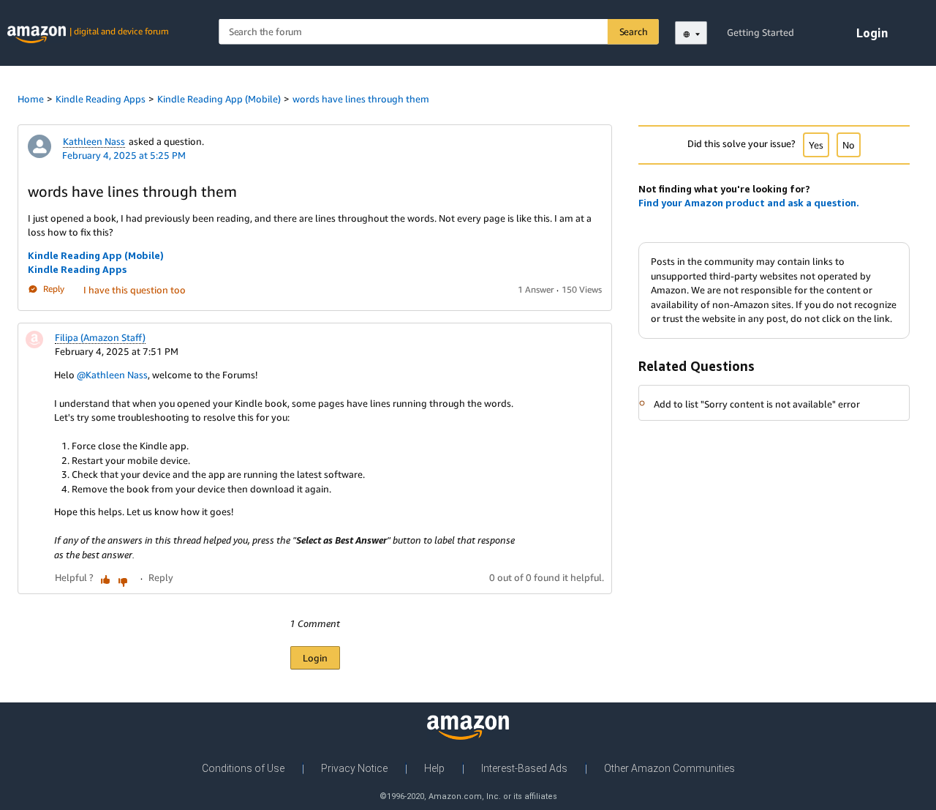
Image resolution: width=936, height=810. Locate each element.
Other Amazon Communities (669, 768)
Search (633, 31)
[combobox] (439, 32)
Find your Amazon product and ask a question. (748, 203)
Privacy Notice (354, 768)
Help (434, 768)
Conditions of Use (243, 768)
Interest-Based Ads (524, 768)
